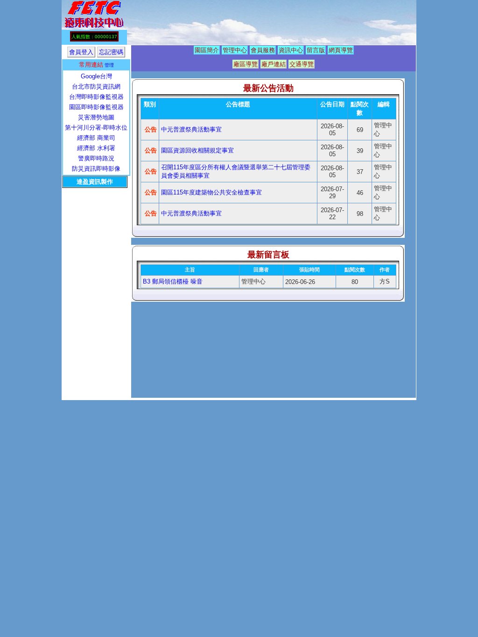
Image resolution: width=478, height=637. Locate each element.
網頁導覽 (341, 50)
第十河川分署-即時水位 (96, 127)
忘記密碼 (111, 51)
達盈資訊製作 (95, 181)
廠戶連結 (273, 64)
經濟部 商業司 (96, 137)
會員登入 (81, 51)
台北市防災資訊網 (96, 86)
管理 (109, 65)
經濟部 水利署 (96, 148)
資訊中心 (291, 50)
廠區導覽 (245, 64)
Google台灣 (96, 76)
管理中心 (235, 50)
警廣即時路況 (96, 158)
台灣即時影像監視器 (96, 96)
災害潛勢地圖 (96, 117)
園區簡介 (207, 50)
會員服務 (263, 50)
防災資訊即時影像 (96, 168)
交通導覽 (301, 64)
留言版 (316, 50)
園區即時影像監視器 (96, 107)
